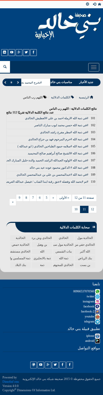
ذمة (42, 265)
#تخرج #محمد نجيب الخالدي (24, 82)
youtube (90, 316)
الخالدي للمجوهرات (63, 265)
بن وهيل (42, 244)
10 (76, 209)
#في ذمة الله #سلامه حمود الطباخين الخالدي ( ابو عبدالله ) (53, 146)
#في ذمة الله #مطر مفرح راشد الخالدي (64, 132)
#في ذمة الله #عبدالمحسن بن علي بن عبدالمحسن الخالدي (52, 174)
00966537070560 (84, 291)
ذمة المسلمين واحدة (20, 258)
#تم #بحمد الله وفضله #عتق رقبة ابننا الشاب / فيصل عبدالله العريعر (47, 181)
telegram (89, 321)
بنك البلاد (20, 265)
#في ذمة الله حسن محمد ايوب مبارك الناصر (61, 125)
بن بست (85, 265)
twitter (91, 296)
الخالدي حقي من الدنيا (85, 244)
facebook (89, 306)
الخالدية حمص (20, 244)
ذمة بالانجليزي (42, 258)
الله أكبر (85, 251)
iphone (90, 336)
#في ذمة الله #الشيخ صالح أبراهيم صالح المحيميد (58, 153)
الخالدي (63, 238)
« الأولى (64, 198)
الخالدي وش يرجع (42, 238)
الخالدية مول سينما (63, 244)
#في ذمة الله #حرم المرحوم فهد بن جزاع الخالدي (58, 139)
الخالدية (20, 238)
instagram (89, 301)
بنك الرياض (85, 258)
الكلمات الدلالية (61, 97)
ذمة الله (63, 258)
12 (92, 209)
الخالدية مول (85, 238)
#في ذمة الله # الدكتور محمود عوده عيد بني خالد (59, 167)
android (90, 341)
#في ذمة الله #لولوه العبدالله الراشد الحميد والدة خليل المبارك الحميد (45, 160)
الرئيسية (84, 97)
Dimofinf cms (10, 381)
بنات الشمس (64, 251)
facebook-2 (88, 311)
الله (42, 251)
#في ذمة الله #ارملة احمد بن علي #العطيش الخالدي (56, 118)
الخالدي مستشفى (20, 251)
